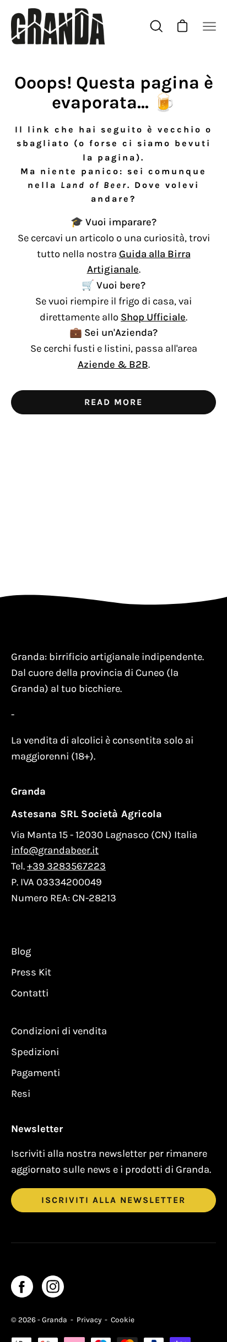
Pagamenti (35, 1073)
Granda (54, 1319)
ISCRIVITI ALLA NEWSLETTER (113, 1200)
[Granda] (58, 26)
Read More (113, 402)
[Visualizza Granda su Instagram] (53, 1286)
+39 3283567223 (66, 866)
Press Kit (31, 972)
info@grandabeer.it (55, 850)
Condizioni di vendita (59, 1031)
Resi (20, 1094)
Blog (21, 951)
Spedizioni (35, 1052)
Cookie (122, 1319)
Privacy (89, 1319)
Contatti (29, 993)
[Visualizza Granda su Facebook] (22, 1286)
